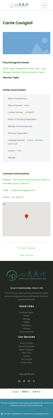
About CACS (26, 353)
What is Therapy (26, 343)
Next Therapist (26, 255)
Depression (26, 325)
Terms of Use (26, 359)
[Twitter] (24, 381)
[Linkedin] (29, 381)
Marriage (26, 319)
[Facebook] (19, 381)
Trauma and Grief (27, 332)
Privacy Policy (26, 362)
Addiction (26, 329)
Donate (26, 356)
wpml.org (22, 403)
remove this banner (35, 405)
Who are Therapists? (26, 346)
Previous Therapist (26, 248)
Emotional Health (27, 312)
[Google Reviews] (34, 381)
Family (26, 316)
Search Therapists (26, 350)
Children (26, 322)
